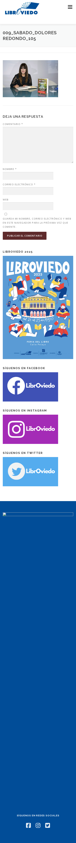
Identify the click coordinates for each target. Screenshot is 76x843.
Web (6, 199)
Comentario (13, 124)
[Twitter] (47, 825)
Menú (70, 7)
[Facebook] (28, 825)
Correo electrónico (19, 184)
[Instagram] (38, 825)
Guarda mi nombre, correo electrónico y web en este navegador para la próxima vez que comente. (37, 222)
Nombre (10, 169)
